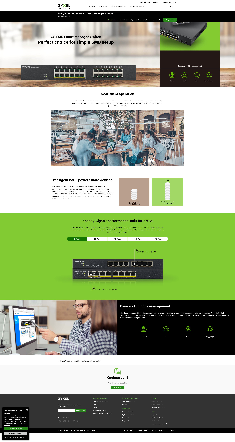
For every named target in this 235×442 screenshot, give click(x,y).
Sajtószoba (126, 409)
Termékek (91, 6)
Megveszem (170, 20)
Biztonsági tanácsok (98, 410)
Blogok (124, 421)
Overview (111, 20)
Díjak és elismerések (128, 415)
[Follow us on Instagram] (78, 421)
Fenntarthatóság (156, 418)
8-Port (77, 239)
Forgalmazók (125, 404)
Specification (136, 20)
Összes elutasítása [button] (15, 433)
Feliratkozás (80, 410)
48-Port (158, 239)
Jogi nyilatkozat (128, 430)
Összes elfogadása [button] (15, 428)
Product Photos (123, 20)
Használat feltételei (142, 430)
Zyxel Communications (158, 424)
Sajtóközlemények (127, 411)
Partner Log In (155, 401)
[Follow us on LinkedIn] (69, 421)
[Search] (171, 6)
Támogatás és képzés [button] (118, 6)
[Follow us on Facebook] (60, 421)
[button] (16, 437)
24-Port (137, 239)
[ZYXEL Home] (64, 6)
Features (147, 20)
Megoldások (103, 6)
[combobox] (27, 410)
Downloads (157, 20)
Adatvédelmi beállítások (158, 430)
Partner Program (156, 404)
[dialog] (15, 423)
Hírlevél (124, 418)
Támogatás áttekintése (99, 401)
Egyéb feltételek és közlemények (102, 413)
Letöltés (95, 407)
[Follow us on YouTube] (64, 421)
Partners (155, 2)
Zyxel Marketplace (127, 401)
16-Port (117, 239)
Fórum (94, 404)
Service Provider (145, 2)
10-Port (97, 239)
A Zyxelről (154, 415)
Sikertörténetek (156, 421)
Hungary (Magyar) (168, 2)
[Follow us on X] (74, 421)
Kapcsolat (117, 387)
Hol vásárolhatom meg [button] (138, 6)
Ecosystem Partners (157, 407)
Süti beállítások (172, 430)
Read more (7, 425)
